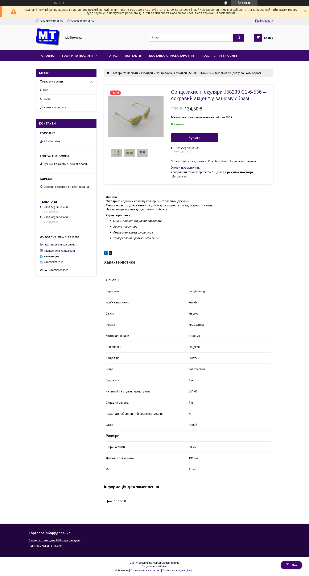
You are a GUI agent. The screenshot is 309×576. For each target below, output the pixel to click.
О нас (44, 90)
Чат (294, 565)
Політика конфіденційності (178, 570)
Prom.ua (174, 562)
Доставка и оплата (53, 107)
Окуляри (147, 73)
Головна (47, 55)
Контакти (133, 55)
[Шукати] (238, 38)
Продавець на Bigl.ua (154, 566)
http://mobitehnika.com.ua (59, 244)
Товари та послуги (77, 55)
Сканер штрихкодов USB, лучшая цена (55, 540)
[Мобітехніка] (48, 45)
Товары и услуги (51, 81)
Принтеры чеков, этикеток (45, 545)
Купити (195, 138)
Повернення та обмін (219, 55)
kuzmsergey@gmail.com (59, 250)
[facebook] (106, 253)
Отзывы (45, 98)
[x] (110, 253)
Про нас (111, 55)
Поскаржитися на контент (146, 570)
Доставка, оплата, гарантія (171, 55)
